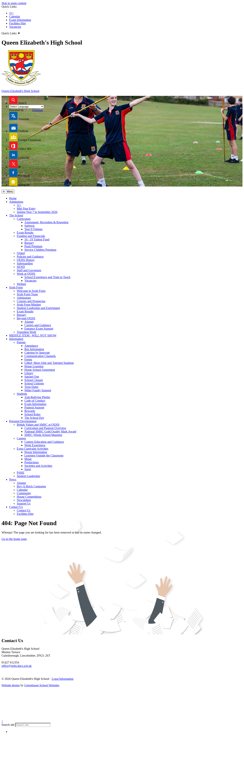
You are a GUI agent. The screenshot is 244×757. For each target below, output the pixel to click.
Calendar (14, 16)
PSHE (20, 472)
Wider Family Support (37, 390)
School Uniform (34, 383)
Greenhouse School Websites (41, 685)
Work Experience (34, 445)
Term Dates (31, 387)
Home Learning (33, 366)
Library (28, 373)
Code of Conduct (34, 400)
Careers (21, 438)
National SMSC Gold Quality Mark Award (50, 431)
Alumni (29, 321)
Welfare (21, 284)
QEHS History (26, 260)
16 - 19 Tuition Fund (36, 239)
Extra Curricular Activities (32, 448)
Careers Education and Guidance (44, 441)
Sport (27, 469)
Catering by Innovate (37, 352)
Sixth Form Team (27, 294)
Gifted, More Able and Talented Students (49, 362)
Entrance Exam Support (38, 328)
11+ (11, 13)
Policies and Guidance (30, 256)
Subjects (29, 225)
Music (28, 459)
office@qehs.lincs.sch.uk (17, 665)
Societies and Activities (38, 465)
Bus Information (34, 349)
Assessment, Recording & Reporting (46, 222)
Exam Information (20, 20)
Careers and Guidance (37, 325)
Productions (31, 462)
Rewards (29, 411)
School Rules (32, 414)
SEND (21, 266)
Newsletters (24, 500)
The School (16, 215)
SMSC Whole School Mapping (43, 435)
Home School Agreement (39, 369)
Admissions (16, 201)
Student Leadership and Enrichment (38, 308)
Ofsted (21, 253)
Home (13, 198)
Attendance (31, 345)
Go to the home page (14, 539)
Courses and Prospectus (31, 301)
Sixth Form (16, 287)
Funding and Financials (31, 236)
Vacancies (15, 26)
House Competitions (29, 496)
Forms (28, 359)
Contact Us (16, 507)
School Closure (33, 380)
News (12, 479)
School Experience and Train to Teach (47, 277)
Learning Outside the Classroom (43, 455)
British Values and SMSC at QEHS (38, 424)
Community (24, 493)
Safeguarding (25, 263)
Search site (8, 724)
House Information (35, 452)
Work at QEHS (26, 273)
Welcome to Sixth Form (31, 290)
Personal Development (22, 421)
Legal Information (62, 678)
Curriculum (23, 218)
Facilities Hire (17, 23)
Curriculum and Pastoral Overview (45, 428)
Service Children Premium (40, 249)
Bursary (29, 242)
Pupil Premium (33, 246)
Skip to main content (14, 3)
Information (16, 338)
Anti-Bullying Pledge (37, 397)
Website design (11, 685)
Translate (37, 110)
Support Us (23, 503)
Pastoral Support (34, 407)
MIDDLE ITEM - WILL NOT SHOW (32, 335)
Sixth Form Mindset (29, 304)
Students (22, 393)
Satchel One (31, 376)
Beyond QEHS (26, 318)
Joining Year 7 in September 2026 (37, 212)
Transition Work (26, 332)
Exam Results (25, 232)
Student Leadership (28, 476)
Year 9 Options (33, 229)
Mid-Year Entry (26, 208)
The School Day (34, 417)
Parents (21, 342)
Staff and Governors (29, 270)
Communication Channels (40, 356)
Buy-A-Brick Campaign (31, 486)
